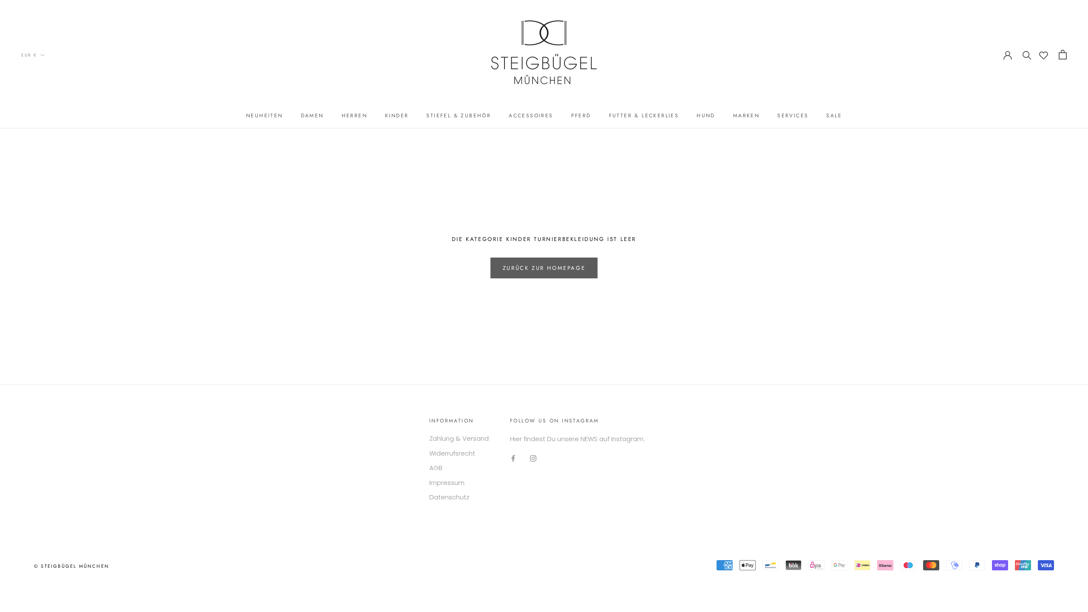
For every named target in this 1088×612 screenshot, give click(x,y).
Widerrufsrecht (452, 453)
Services (792, 115)
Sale (834, 115)
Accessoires (531, 115)
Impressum (447, 482)
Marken (746, 115)
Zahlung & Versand (459, 438)
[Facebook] (513, 458)
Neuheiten (264, 115)
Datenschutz (449, 497)
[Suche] (1027, 54)
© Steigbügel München (71, 566)
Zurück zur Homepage (544, 268)
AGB (435, 467)
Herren (354, 115)
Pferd (581, 115)
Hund (706, 115)
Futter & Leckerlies (644, 115)
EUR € (29, 55)
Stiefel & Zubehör (458, 115)
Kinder (396, 115)
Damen (312, 115)
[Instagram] (533, 458)
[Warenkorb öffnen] (1063, 55)
